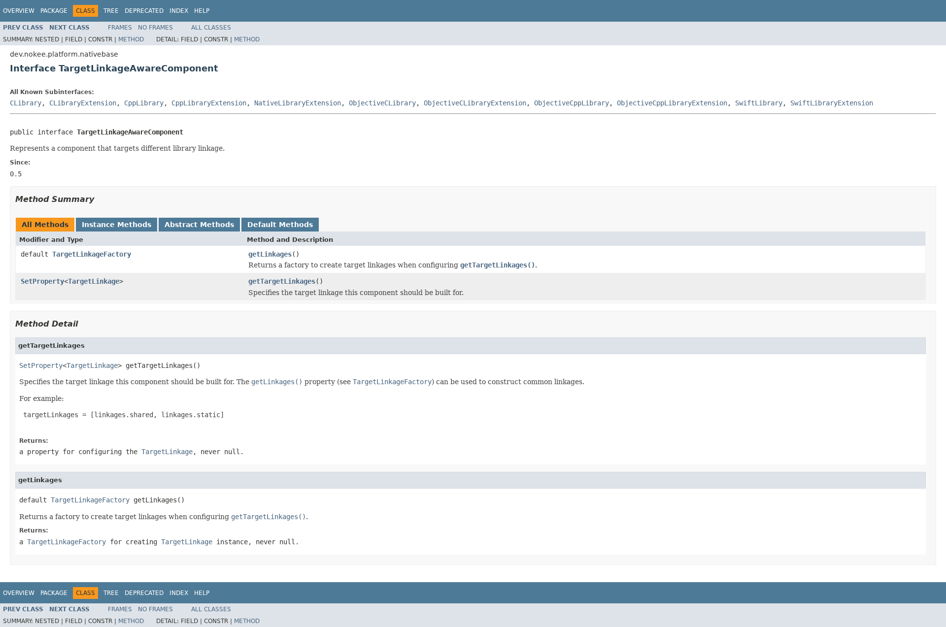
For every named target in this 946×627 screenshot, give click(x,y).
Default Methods (280, 225)
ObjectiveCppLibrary (571, 103)
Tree (111, 10)
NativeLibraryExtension (297, 103)
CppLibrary (144, 103)
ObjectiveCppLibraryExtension (672, 103)
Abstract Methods (199, 225)
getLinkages (270, 254)
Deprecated (144, 10)
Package (54, 10)
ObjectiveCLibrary (382, 103)
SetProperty (42, 281)
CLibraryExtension (82, 103)
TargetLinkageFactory (91, 254)
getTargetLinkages (281, 281)
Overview (18, 10)
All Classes (211, 27)
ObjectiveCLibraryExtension (475, 103)
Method (131, 39)
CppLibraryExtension (208, 103)
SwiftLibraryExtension (831, 103)
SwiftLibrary (758, 103)
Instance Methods (116, 225)
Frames (120, 27)
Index (178, 10)
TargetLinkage (93, 281)
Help (201, 10)
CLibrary (25, 103)
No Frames (155, 27)
